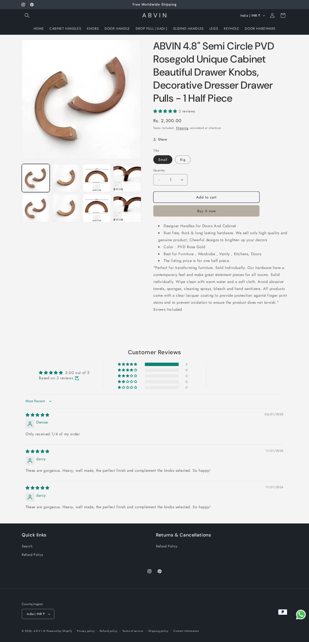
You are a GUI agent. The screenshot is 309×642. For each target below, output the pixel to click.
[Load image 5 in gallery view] (36, 208)
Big (183, 159)
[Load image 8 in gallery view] (127, 208)
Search (27, 546)
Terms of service (132, 631)
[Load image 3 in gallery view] (97, 178)
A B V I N (40, 631)
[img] (37, 415)
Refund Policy (32, 554)
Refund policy (108, 631)
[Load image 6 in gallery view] (66, 208)
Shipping (182, 128)
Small (162, 159)
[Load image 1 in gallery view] (36, 178)
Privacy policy (86, 631)
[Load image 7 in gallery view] (97, 208)
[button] (27, 15)
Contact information (186, 631)
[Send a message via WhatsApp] (301, 614)
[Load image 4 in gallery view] (127, 178)
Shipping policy (158, 631)
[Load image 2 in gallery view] (66, 178)
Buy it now (206, 211)
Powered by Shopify (59, 631)
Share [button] (162, 139)
